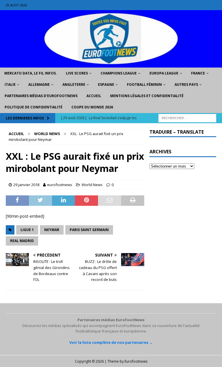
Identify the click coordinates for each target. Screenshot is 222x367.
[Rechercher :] (187, 117)
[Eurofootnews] (111, 64)
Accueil (93, 95)
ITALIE (10, 84)
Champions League (119, 73)
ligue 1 (27, 229)
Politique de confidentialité (33, 107)
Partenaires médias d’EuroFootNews (41, 95)
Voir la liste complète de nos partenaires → (111, 342)
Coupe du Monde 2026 (92, 107)
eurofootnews (59, 184)
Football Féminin (144, 84)
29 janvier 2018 (26, 184)
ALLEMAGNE (39, 84)
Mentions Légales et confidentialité (147, 95)
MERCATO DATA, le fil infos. (30, 73)
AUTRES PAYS (186, 84)
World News (92, 184)
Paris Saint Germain (89, 229)
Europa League (163, 73)
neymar (51, 229)
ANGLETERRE (73, 84)
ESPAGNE (106, 84)
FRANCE (198, 73)
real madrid (22, 240)
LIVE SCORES (77, 73)
